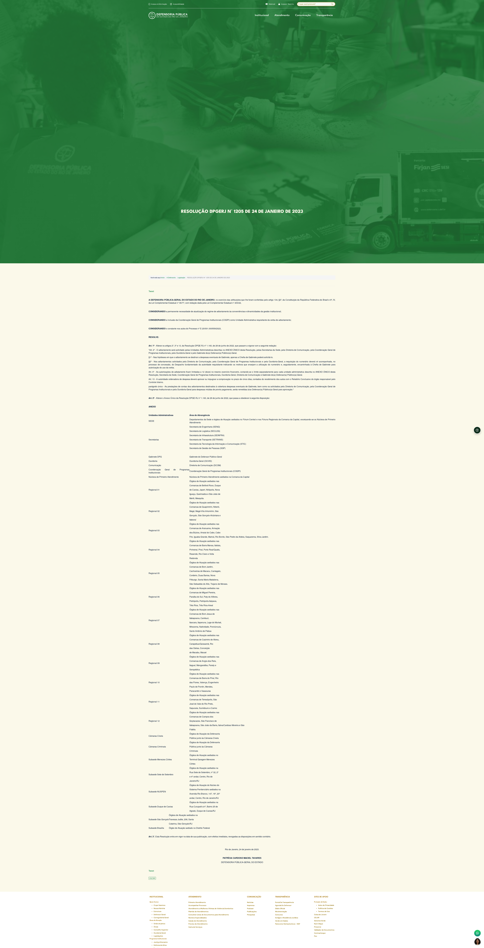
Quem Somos (154, 902)
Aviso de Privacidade (326, 905)
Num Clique (318, 924)
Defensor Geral (159, 914)
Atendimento (282, 15)
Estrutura (157, 911)
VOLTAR (152, 878)
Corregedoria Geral (161, 918)
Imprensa (250, 905)
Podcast (250, 908)
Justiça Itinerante (161, 942)
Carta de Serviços (195, 927)
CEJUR (316, 918)
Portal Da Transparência (284, 902)
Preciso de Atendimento (198, 924)
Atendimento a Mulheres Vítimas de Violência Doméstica (210, 908)
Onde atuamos (159, 924)
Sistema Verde (320, 921)
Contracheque (320, 933)
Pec (315, 936)
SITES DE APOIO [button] (321, 897)
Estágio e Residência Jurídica (286, 918)
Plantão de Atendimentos (198, 911)
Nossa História (159, 908)
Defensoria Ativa (160, 945)
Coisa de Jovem (320, 914)
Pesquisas (251, 915)
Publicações (252, 911)
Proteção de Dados (320, 902)
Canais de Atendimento (197, 921)
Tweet (151, 291)
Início (163, 277)
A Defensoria (171, 277)
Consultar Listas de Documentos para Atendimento (208, 915)
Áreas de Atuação (156, 920)
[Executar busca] (332, 4)
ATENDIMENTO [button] (194, 897)
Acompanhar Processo (197, 905)
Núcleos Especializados (197, 918)
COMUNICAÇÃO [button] (254, 897)
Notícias (250, 902)
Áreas (156, 927)
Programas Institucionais (158, 939)
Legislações (158, 936)
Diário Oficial (280, 908)
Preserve (317, 927)
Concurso (279, 915)
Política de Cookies (325, 908)
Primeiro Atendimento (197, 902)
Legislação (181, 277)
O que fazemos (159, 905)
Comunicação (303, 15)
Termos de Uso (324, 911)
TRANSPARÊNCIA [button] (282, 897)
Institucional (262, 15)
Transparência (324, 15)
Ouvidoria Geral (160, 933)
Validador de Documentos (324, 930)
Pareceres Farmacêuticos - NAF (287, 924)
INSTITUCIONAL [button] (156, 897)
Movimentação (281, 911)
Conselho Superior (161, 930)
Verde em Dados (281, 921)
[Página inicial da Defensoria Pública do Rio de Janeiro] (168, 15)
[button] (177, 4)
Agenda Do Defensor (283, 905)
